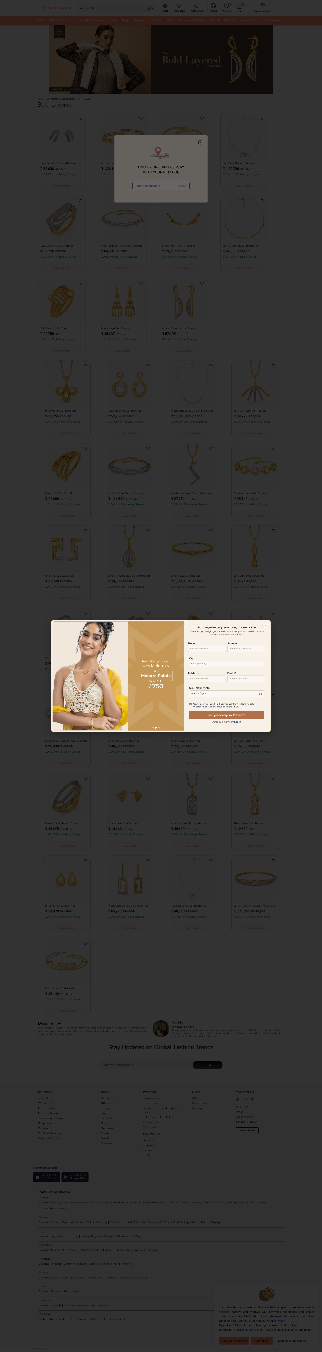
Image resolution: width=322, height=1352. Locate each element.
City (191, 658)
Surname (232, 643)
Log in (237, 722)
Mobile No (193, 673)
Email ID (231, 673)
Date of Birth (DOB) (199, 688)
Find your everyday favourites (227, 715)
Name (191, 643)
